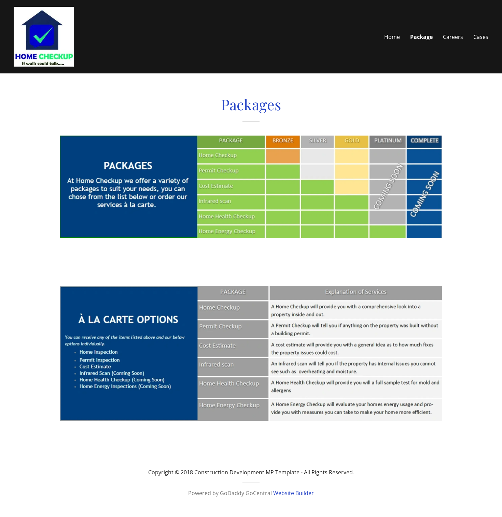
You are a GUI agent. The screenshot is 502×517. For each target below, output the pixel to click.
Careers (453, 37)
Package (421, 37)
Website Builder (293, 493)
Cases (480, 37)
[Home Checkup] (44, 36)
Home (392, 37)
